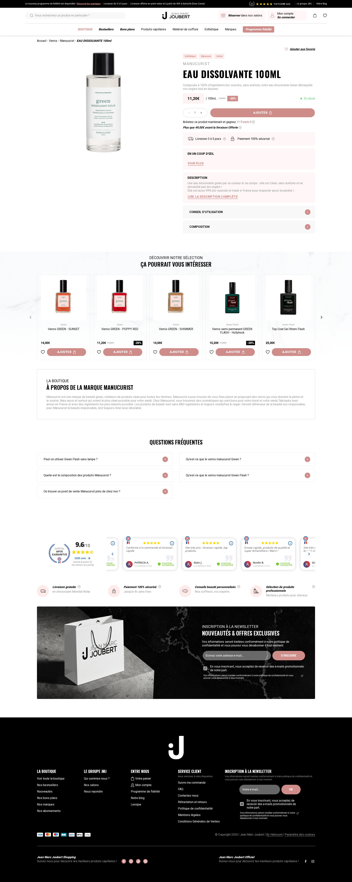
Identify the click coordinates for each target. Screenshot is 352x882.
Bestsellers (106, 29)
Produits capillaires (153, 29)
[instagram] (131, 861)
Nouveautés (44, 791)
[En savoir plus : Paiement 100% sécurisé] (159, 586)
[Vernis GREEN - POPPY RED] (119, 297)
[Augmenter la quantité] (201, 112)
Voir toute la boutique (50, 778)
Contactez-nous (188, 795)
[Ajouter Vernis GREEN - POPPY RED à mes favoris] (99, 352)
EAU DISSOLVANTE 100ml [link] (94, 41)
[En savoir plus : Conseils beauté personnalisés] (238, 586)
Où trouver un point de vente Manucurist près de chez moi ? (82, 491)
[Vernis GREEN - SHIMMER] (176, 297)
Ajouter (260, 112)
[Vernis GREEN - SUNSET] (63, 297)
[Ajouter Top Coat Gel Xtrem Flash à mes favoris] (268, 352)
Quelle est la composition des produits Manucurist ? (77, 475)
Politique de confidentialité (195, 808)
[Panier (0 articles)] (315, 15)
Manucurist (67, 41)
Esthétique (211, 29)
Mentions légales (189, 815)
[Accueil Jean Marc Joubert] (176, 15)
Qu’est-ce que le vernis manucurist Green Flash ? (217, 475)
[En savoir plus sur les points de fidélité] (253, 122)
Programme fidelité (258, 29)
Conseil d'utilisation (206, 212)
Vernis (53, 41)
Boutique (85, 29)
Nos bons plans (47, 798)
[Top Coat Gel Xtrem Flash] (288, 297)
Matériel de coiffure (185, 29)
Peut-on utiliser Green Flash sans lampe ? (71, 459)
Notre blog (322, 3)
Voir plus (196, 163)
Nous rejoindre (93, 791)
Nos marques (45, 804)
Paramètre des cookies (300, 834)
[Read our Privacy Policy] (302, 676)
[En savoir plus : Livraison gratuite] (79, 586)
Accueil (41, 41)
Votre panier (143, 778)
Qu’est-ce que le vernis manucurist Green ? (213, 459)
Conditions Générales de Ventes (199, 821)
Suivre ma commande (192, 782)
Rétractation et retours (192, 802)
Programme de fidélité (145, 791)
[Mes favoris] (325, 15)
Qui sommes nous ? (97, 778)
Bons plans (127, 29)
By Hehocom (274, 834)
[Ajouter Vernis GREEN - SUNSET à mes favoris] (43, 352)
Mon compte (143, 785)
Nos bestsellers (47, 785)
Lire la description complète (213, 196)
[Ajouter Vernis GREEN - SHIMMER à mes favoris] (155, 352)
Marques (230, 29)
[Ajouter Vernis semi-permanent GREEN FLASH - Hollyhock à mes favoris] (212, 352)
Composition (199, 227)
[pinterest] (145, 861)
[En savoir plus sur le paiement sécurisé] (273, 138)
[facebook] (124, 861)
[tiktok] (138, 861)
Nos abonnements (49, 811)
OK (291, 789)
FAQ (180, 789)
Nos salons (91, 785)
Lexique (136, 804)
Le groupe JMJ (304, 3)
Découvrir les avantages (89, 3)
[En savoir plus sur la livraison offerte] (240, 127)
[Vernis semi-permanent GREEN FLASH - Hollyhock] (232, 297)
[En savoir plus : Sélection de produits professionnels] (313, 586)
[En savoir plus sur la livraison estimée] (224, 138)
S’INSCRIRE (288, 655)
